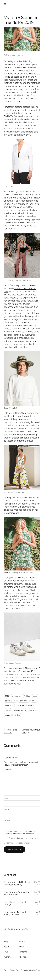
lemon (34, 701)
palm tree (20, 705)
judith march (23, 701)
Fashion (20, 55)
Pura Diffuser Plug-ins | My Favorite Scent (17, 893)
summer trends (20, 710)
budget (7, 608)
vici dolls (17, 715)
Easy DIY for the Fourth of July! (15, 903)
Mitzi (14, 55)
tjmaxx (7, 715)
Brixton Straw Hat (10, 408)
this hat (7, 303)
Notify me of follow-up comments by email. (22, 838)
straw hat (24, 325)
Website (7, 820)
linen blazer (24, 113)
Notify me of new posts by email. (18, 843)
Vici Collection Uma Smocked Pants (17, 280)
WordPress (36, 970)
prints (30, 705)
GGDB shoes (10, 580)
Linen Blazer (8, 186)
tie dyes (24, 225)
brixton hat (16, 696)
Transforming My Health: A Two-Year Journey (17, 883)
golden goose (10, 701)
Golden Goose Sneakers (13, 663)
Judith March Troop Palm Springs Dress (18, 572)
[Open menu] (5, 3)
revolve (8, 710)
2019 (7, 696)
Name (6, 799)
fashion (27, 696)
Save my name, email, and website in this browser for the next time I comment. (21, 832)
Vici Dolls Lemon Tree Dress (14, 492)
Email (6, 809)
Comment (8, 769)
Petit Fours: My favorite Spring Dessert (15, 913)
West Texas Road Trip (10, 731)
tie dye (31, 710)
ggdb (35, 696)
